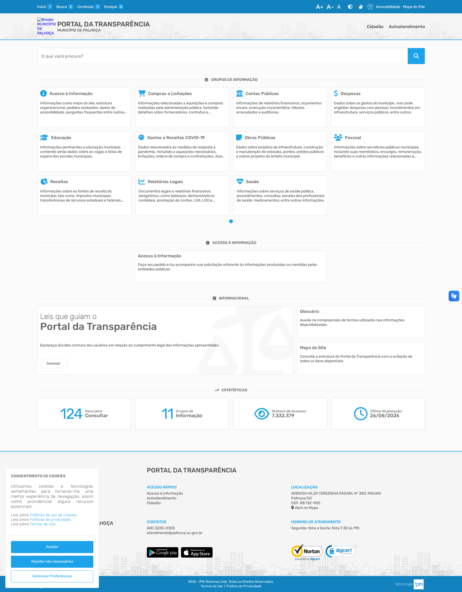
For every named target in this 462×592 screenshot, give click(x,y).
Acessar (53, 363)
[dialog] (52, 528)
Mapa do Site (414, 7)
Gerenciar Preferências (52, 576)
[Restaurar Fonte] (340, 7)
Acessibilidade (388, 7)
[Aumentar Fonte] (319, 7)
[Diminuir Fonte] (330, 7)
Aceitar (52, 546)
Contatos (156, 522)
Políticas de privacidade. (51, 519)
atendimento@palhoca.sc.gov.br (174, 533)
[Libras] (361, 6)
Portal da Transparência (103, 24)
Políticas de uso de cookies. (53, 515)
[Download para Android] (162, 556)
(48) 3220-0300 (161, 528)
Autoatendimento (407, 26)
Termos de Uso (212, 586)
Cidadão (375, 26)
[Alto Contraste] (350, 6)
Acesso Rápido (162, 487)
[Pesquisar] (416, 56)
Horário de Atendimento (316, 522)
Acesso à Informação (165, 493)
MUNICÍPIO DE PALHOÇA (79, 30)
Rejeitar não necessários (52, 561)
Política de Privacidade (243, 586)
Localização (304, 487)
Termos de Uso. (43, 524)
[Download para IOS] (197, 556)
